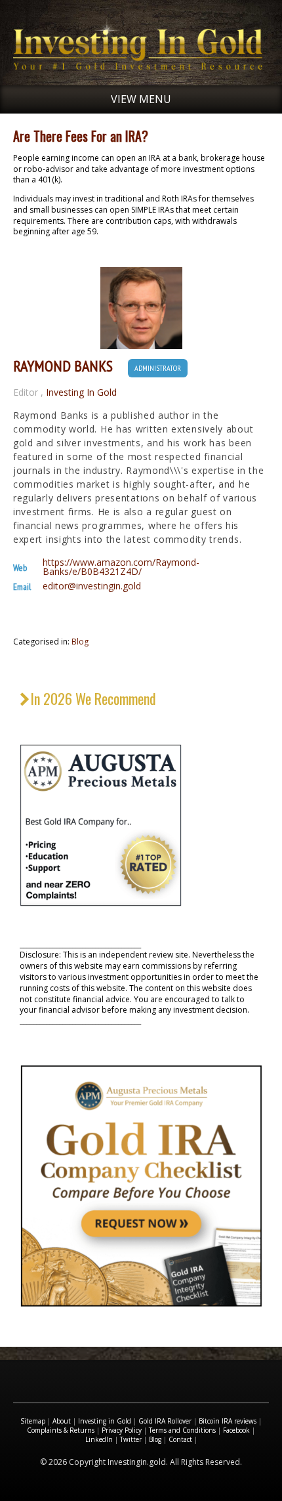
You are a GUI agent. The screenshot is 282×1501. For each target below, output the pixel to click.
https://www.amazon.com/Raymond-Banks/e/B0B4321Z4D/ (121, 567)
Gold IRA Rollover (164, 1421)
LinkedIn (99, 1439)
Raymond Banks (63, 366)
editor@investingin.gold (92, 586)
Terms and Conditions (182, 1430)
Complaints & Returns (60, 1430)
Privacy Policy (122, 1430)
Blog (80, 641)
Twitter (131, 1439)
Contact (180, 1439)
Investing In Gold (81, 392)
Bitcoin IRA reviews (227, 1421)
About (61, 1421)
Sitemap (32, 1421)
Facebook (236, 1430)
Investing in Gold (104, 1421)
